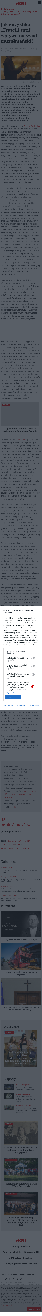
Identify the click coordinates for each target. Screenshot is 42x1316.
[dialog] (21, 658)
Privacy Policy (34, 705)
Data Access (20, 705)
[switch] (33, 658)
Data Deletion (8, 705)
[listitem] (21, 652)
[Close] (37, 611)
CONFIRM (12, 697)
